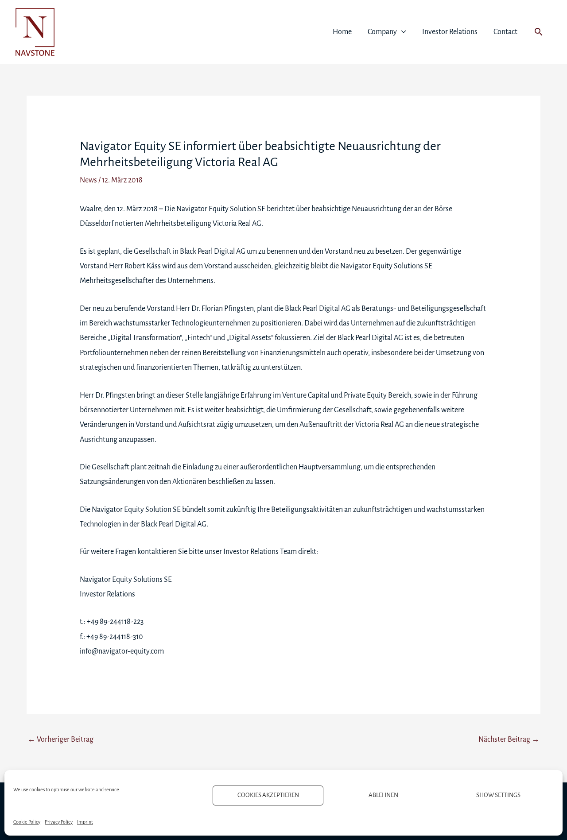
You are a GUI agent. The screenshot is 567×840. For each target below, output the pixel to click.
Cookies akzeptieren (268, 795)
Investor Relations (450, 32)
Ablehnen (383, 795)
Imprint (85, 822)
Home (342, 32)
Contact (505, 32)
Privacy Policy (59, 822)
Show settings (498, 795)
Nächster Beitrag (509, 739)
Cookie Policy (26, 822)
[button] (538, 32)
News (88, 180)
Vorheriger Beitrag (60, 739)
